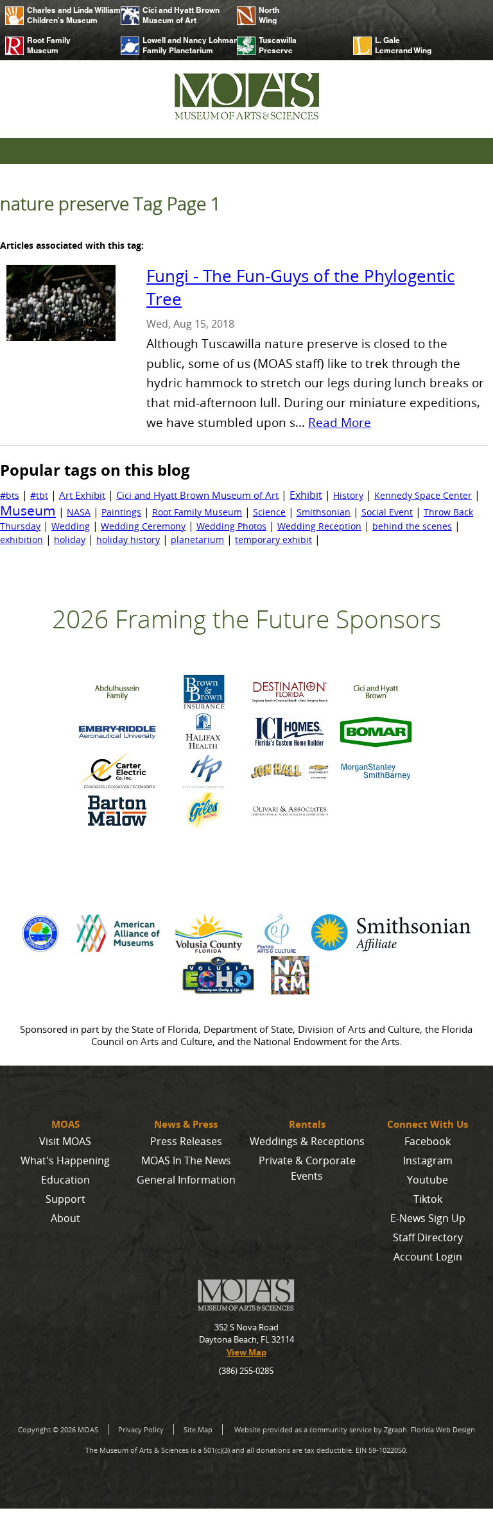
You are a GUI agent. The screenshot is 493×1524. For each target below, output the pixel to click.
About (65, 1218)
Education (65, 1180)
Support (65, 1199)
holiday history (128, 539)
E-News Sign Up (427, 1218)
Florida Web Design (443, 1429)
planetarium (197, 539)
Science (269, 512)
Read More (339, 422)
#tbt (39, 495)
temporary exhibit (273, 539)
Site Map (198, 1429)
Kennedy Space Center (423, 495)
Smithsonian (323, 512)
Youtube (427, 1180)
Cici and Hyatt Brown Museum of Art (181, 15)
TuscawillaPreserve (278, 45)
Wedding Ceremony (143, 526)
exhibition (21, 539)
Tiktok (427, 1199)
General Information (186, 1180)
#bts (9, 495)
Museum (28, 510)
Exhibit (306, 495)
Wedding (70, 526)
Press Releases (186, 1141)
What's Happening (65, 1160)
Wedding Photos (231, 526)
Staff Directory (428, 1237)
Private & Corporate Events (307, 1168)
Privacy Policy (141, 1429)
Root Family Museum (49, 45)
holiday (69, 539)
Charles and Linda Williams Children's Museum (69, 15)
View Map (246, 1352)
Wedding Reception (319, 526)
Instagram (428, 1160)
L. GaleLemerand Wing (403, 45)
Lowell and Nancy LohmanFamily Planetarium (185, 45)
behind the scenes (412, 526)
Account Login (428, 1257)
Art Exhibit (82, 495)
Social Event (387, 512)
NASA (79, 512)
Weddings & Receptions (307, 1141)
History (348, 495)
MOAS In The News (186, 1160)
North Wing (269, 15)
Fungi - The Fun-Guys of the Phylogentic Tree (300, 287)
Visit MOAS (65, 1141)
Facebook (427, 1141)
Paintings (121, 512)
